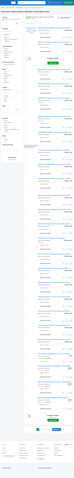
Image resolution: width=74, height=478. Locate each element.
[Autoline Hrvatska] (5, 2)
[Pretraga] (19, 3)
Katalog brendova (23, 457)
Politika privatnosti (23, 450)
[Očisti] (21, 21)
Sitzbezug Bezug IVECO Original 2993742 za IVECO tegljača (54, 366)
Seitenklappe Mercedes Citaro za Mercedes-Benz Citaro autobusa (56, 339)
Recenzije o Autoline (23, 455)
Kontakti (3, 453)
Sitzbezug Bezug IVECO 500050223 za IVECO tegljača (52, 397)
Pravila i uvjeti (22, 448)
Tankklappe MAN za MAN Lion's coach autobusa (51, 238)
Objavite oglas (53, 63)
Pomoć (3, 450)
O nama (3, 448)
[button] (67, 37)
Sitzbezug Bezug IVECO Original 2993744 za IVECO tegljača (54, 381)
